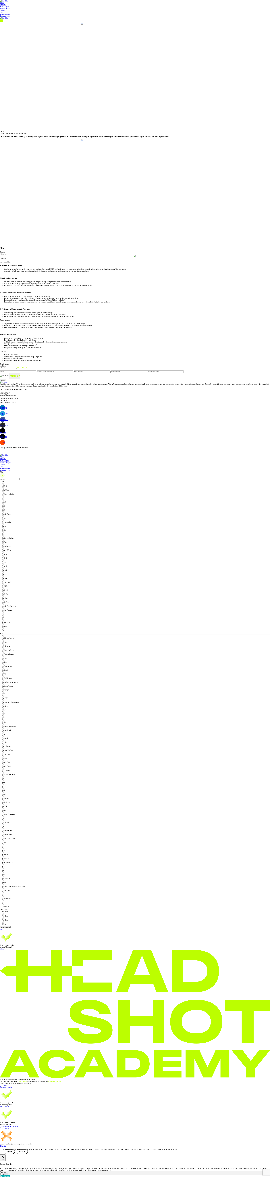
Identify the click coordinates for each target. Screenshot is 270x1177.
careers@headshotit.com (8, 395)
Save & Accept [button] (5, 1176)
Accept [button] (22, 1151)
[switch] (1, 1174)
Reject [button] (9, 1151)
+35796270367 (5, 393)
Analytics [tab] (3, 1172)
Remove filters (5, 927)
